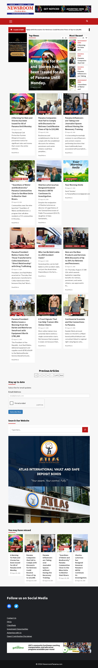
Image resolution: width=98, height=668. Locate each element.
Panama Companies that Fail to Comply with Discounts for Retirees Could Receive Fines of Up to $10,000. (48, 66)
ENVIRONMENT (82, 67)
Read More (15, 152)
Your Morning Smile (74, 185)
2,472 (56, 375)
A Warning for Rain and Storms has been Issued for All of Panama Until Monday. (22, 122)
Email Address (14, 392)
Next (61, 375)
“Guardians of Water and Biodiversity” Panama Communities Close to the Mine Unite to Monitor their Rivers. (22, 192)
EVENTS (80, 80)
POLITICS (28, 246)
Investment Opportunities (17, 629)
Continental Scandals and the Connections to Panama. (75, 322)
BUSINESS (34, 46)
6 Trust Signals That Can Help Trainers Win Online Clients (48, 322)
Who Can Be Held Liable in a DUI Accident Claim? (48, 255)
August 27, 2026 (71, 188)
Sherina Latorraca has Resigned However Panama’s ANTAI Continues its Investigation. (48, 191)
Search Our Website (18, 420)
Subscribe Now (15, 412)
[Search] (87, 21)
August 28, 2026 (36, 87)
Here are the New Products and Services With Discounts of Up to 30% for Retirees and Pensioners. (75, 258)
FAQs (9, 621)
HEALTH (76, 246)
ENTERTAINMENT (71, 179)
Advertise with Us (14, 632)
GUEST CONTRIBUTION (46, 246)
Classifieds (11, 625)
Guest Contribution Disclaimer (19, 636)
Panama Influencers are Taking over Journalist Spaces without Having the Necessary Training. (74, 124)
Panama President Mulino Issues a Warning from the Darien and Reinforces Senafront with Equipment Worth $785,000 (22, 328)
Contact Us (11, 618)
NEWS (41, 46)
